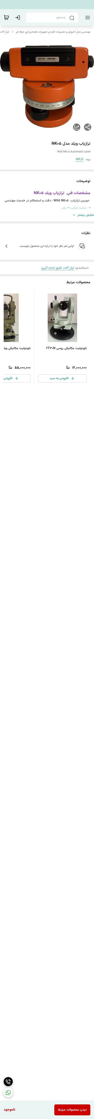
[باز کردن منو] (86, 17)
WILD (79, 159)
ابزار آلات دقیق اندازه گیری (57, 267)
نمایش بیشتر (86, 215)
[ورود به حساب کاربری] (18, 17)
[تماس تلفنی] (8, 1081)
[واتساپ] (8, 1092)
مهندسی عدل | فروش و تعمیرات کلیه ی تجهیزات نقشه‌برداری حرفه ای (53, 32)
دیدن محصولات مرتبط (72, 1109)
